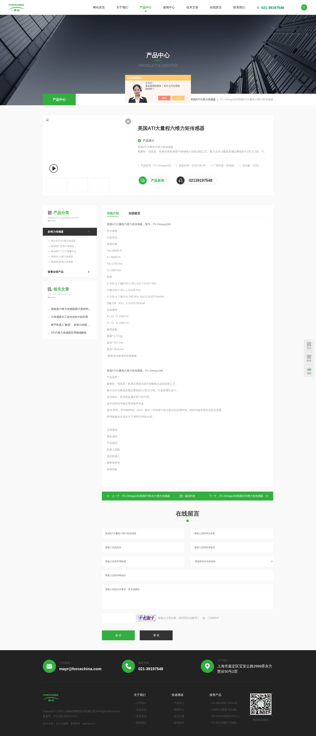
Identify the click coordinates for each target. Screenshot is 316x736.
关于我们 (122, 7)
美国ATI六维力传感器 (203, 99)
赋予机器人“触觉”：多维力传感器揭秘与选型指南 (71, 324)
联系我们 (239, 7)
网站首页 (99, 7)
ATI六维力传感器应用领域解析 (69, 332)
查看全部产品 (56, 271)
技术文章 (192, 7)
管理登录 (75, 723)
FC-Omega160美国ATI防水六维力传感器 (146, 496)
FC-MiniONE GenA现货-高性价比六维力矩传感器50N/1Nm (226, 703)
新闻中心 (169, 7)
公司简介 (141, 703)
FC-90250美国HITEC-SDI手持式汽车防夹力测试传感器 (226, 716)
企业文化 (141, 709)
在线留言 (216, 7)
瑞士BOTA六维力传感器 (63, 240)
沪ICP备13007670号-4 (65, 716)
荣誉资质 (141, 716)
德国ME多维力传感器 (62, 262)
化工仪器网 (62, 723)
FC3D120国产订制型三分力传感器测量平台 (226, 722)
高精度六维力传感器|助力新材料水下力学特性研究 (71, 309)
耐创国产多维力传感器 (62, 246)
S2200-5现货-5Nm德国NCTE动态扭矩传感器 (226, 709)
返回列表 (190, 496)
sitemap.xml (88, 723)
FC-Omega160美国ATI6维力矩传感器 (241, 496)
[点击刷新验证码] (146, 618)
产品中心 (146, 7)
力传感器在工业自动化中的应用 (69, 316)
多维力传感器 (56, 231)
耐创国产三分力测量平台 (63, 251)
